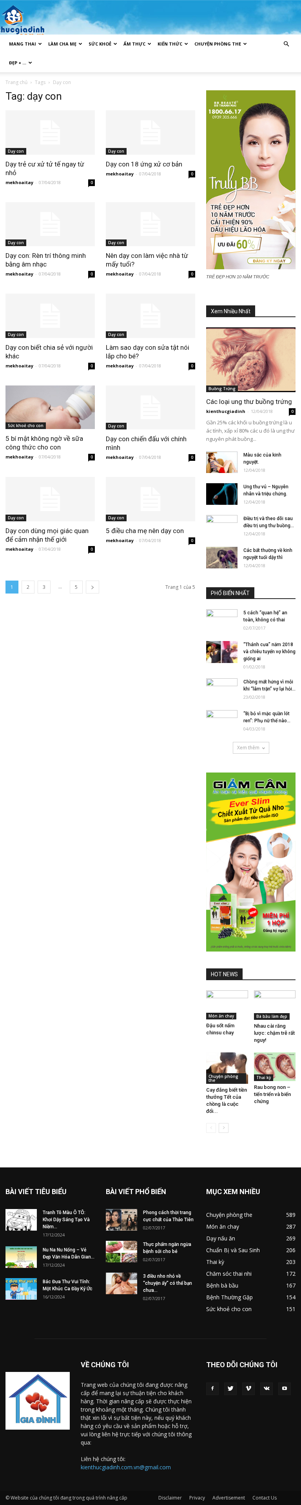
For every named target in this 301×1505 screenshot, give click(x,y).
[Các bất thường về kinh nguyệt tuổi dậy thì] (222, 557)
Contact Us (264, 1497)
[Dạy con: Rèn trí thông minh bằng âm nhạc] (50, 224)
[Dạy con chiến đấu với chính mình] (150, 407)
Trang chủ (16, 82)
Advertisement (228, 1497)
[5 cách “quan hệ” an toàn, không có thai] (222, 620)
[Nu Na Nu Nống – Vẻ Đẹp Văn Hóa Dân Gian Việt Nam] (21, 1257)
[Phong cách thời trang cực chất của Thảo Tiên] (121, 1220)
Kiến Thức (170, 44)
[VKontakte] (266, 1389)
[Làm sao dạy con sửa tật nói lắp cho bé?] (150, 316)
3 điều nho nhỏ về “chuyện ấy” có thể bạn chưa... (167, 1283)
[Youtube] (284, 1389)
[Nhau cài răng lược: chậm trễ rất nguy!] (275, 1005)
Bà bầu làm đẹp (271, 1016)
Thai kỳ (263, 1077)
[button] (286, 44)
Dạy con (16, 151)
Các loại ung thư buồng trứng (249, 401)
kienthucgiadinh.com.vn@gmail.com (126, 1467)
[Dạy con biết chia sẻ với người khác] (50, 316)
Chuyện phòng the (217, 44)
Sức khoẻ (100, 44)
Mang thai (22, 44)
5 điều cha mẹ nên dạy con (145, 531)
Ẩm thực (134, 44)
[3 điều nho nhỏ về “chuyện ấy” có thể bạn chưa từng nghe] (121, 1283)
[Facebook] (212, 1389)
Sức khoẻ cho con (26, 425)
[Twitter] (230, 1389)
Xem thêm (248, 747)
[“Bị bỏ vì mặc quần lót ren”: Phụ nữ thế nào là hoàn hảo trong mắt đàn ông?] (222, 721)
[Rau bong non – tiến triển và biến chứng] (275, 1066)
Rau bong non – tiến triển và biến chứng (272, 1094)
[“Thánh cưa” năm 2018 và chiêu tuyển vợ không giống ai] (222, 652)
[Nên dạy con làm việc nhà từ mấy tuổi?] (150, 224)
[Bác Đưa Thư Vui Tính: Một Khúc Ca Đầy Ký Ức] (21, 1289)
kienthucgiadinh (225, 411)
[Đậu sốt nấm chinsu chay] (227, 1004)
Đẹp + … (17, 63)
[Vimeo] (248, 1389)
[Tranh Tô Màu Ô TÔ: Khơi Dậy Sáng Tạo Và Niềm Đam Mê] (21, 1220)
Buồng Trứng (222, 388)
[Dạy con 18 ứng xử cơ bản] (150, 132)
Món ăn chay (221, 1016)
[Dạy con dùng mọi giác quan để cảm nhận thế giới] (50, 499)
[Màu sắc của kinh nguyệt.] (222, 462)
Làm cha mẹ (62, 44)
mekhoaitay (19, 182)
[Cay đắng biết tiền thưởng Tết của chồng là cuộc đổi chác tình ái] (227, 1068)
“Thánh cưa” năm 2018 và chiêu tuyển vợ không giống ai (269, 651)
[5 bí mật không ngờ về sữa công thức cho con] (50, 407)
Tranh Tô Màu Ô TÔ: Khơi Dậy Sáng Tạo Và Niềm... (66, 1219)
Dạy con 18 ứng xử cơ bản (144, 164)
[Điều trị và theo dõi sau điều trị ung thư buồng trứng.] (222, 526)
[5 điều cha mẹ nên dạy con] (150, 499)
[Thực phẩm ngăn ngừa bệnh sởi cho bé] (121, 1251)
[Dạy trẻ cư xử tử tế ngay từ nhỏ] (50, 132)
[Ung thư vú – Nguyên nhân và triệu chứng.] (222, 494)
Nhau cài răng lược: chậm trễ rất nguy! (274, 1033)
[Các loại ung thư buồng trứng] (251, 359)
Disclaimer (170, 1497)
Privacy (197, 1497)
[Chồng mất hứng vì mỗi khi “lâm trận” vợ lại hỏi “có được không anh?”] (222, 689)
